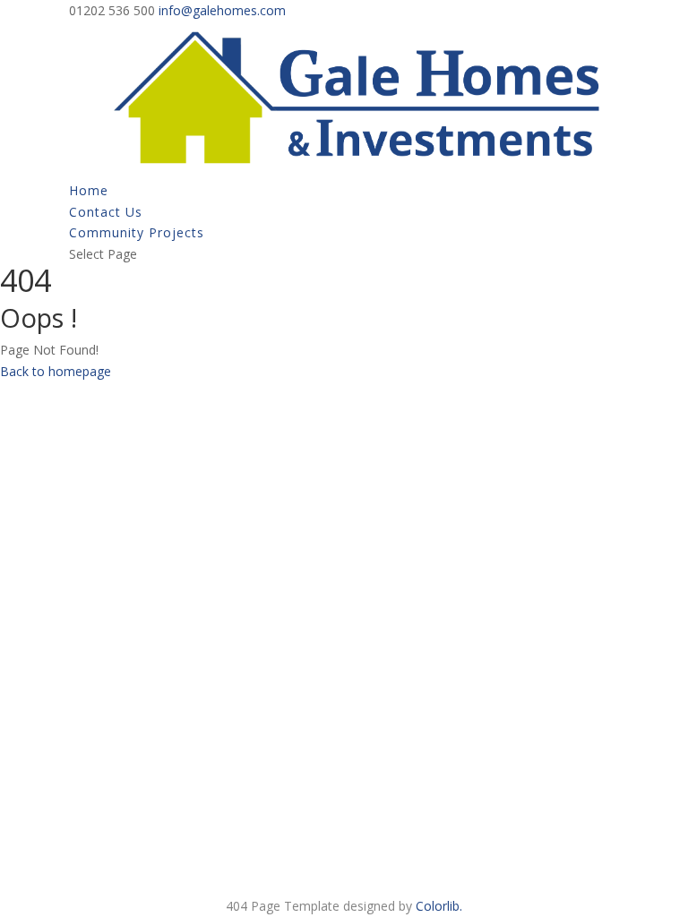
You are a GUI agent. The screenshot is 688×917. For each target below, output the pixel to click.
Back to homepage (55, 371)
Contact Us (105, 211)
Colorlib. (439, 905)
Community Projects (136, 232)
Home (88, 190)
